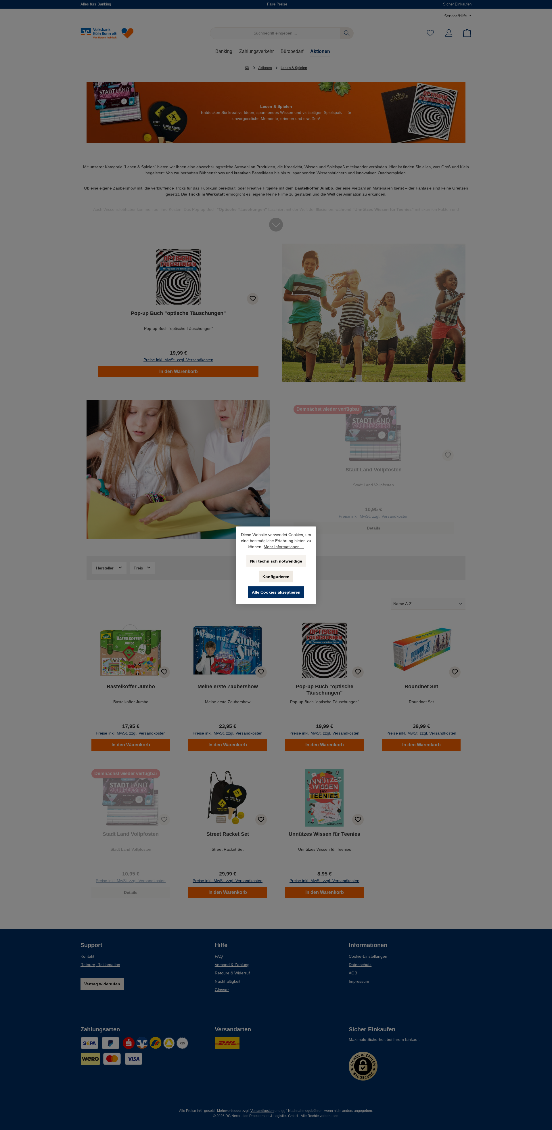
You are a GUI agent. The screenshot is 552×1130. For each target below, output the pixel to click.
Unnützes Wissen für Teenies (324, 834)
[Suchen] (347, 33)
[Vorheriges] (91, 312)
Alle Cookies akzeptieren (276, 592)
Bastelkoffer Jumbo (131, 686)
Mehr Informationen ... (284, 546)
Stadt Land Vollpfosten (374, 470)
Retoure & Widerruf (232, 973)
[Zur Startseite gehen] (112, 33)
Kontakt (87, 956)
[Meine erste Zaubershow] (227, 650)
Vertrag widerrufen (102, 984)
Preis (139, 568)
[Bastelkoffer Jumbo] (130, 650)
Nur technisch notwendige (276, 561)
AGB (353, 973)
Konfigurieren (276, 576)
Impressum (359, 981)
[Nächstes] (266, 312)
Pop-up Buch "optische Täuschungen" (178, 313)
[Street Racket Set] (227, 798)
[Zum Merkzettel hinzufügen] (252, 299)
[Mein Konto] (449, 33)
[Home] (247, 67)
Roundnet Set (421, 686)
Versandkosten (262, 1111)
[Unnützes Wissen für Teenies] (324, 798)
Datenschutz (360, 964)
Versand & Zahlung (232, 964)
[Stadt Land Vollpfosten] (374, 433)
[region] (178, 313)
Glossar (222, 989)
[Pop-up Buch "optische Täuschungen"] (178, 277)
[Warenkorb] (465, 33)
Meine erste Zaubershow (228, 686)
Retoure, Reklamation (100, 964)
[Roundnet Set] (421, 650)
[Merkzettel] (430, 33)
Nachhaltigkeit (227, 981)
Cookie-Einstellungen (368, 956)
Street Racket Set (227, 834)
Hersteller (105, 568)
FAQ (219, 956)
